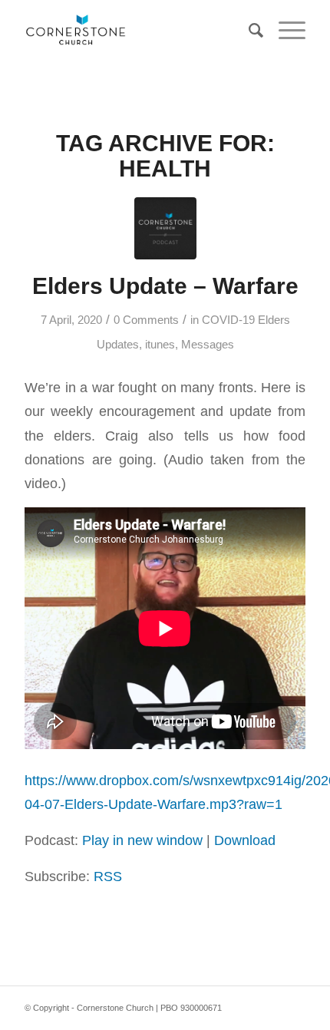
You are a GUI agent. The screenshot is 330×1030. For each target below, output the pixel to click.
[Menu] (284, 30)
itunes (160, 344)
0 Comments (146, 320)
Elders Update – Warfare (165, 286)
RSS (108, 876)
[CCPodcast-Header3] (165, 228)
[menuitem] (248, 30)
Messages (207, 344)
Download (245, 840)
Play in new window (142, 840)
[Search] (248, 30)
